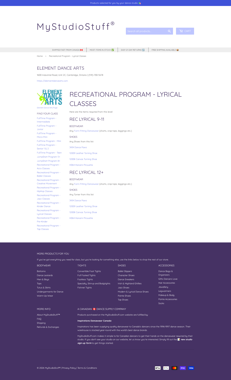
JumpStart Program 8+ (48, 160)
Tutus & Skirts (44, 287)
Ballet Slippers (125, 271)
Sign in (170, 20)
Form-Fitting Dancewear (86, 130)
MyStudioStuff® (52, 367)
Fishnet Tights (84, 287)
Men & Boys (43, 279)
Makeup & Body (166, 295)
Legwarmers (164, 291)
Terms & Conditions (87, 367)
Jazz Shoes (123, 287)
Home (40, 56)
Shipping (41, 323)
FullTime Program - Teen (49, 152)
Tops (39, 283)
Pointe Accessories (167, 299)
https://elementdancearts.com (52, 80)
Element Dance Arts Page (47, 108)
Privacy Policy (69, 367)
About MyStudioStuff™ (48, 314)
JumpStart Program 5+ (48, 156)
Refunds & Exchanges (48, 327)
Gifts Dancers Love (167, 278)
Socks (161, 303)
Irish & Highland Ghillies (130, 283)
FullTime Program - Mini (49, 141)
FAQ (39, 318)
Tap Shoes (123, 299)
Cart (187, 31)
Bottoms (41, 271)
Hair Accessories (166, 282)
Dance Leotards (45, 275)
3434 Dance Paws (78, 147)
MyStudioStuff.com (114, 314)
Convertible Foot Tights (89, 271)
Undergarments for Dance (50, 291)
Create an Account (186, 20)
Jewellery (163, 287)
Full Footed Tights (86, 275)
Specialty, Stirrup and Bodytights (93, 283)
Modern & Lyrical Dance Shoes (133, 291)
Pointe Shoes (124, 295)
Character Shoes (126, 275)
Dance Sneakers (126, 279)
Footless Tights (85, 279)
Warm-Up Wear (45, 295)
